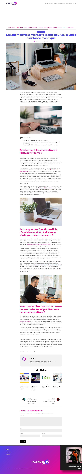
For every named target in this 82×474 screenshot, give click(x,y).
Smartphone (57, 27)
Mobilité (7, 451)
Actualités (56, 3)
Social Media (8, 452)
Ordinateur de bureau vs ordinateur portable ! (34, 388)
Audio (41, 27)
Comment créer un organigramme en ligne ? (24, 387)
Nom (21, 428)
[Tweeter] (30, 351)
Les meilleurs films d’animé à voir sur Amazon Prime (32, 401)
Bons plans (62, 3)
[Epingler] (34, 351)
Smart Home (32, 27)
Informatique (22, 27)
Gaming (11, 27)
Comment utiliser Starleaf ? (57, 387)
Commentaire (22, 415)
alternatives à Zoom (25, 321)
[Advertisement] (41, 15)
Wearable (48, 27)
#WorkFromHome (49, 3)
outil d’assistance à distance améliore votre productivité (46, 265)
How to (7, 449)
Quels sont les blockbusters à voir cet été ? (49, 401)
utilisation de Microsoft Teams (46, 188)
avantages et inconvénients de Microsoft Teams (39, 244)
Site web (43, 433)
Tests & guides (68, 3)
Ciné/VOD (70, 27)
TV (64, 27)
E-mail (21, 433)
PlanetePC (33, 358)
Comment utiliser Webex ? (46, 387)
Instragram (8, 454)
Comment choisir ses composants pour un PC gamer (74, 466)
